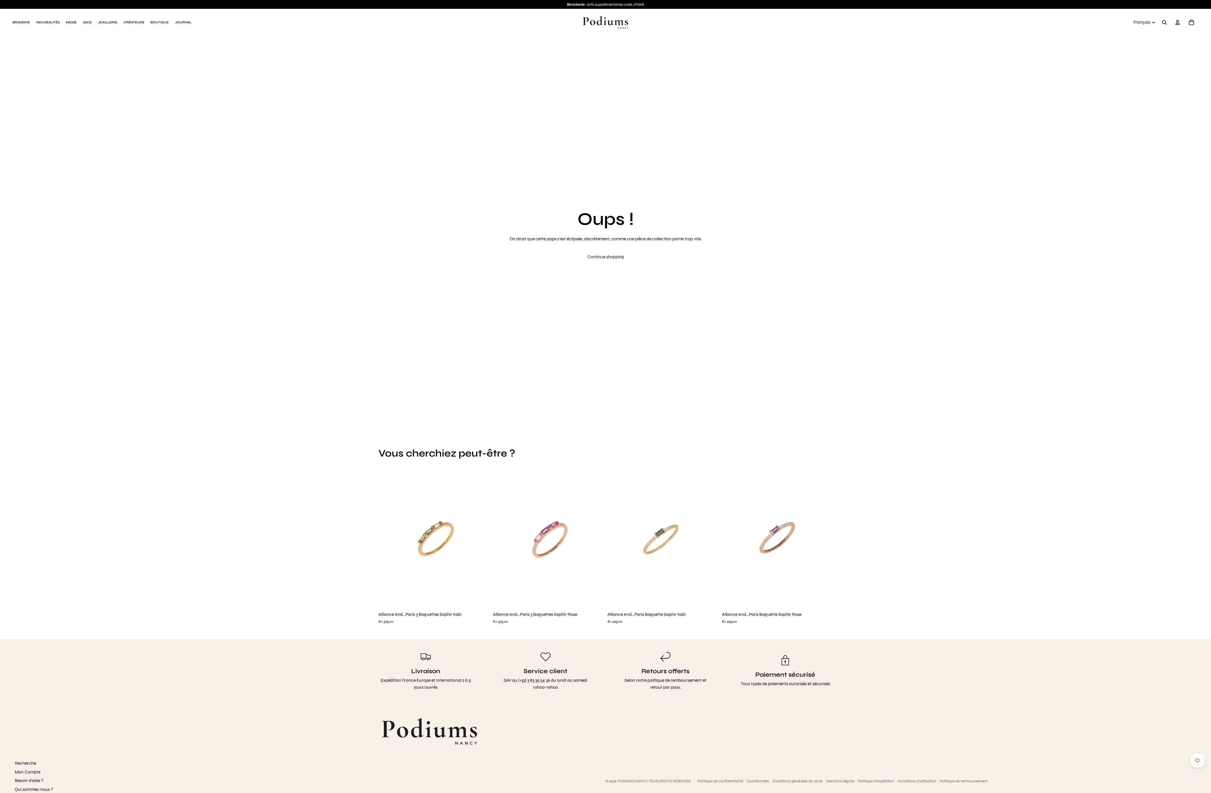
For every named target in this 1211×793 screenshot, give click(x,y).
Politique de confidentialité (720, 781)
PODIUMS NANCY (632, 781)
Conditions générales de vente (797, 781)
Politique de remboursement (963, 781)
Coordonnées (757, 781)
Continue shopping (605, 256)
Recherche (25, 763)
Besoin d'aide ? (29, 780)
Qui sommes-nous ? (34, 789)
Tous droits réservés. (670, 781)
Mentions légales (840, 781)
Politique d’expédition (876, 781)
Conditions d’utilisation (917, 781)
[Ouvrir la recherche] (1164, 22)
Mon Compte (27, 772)
